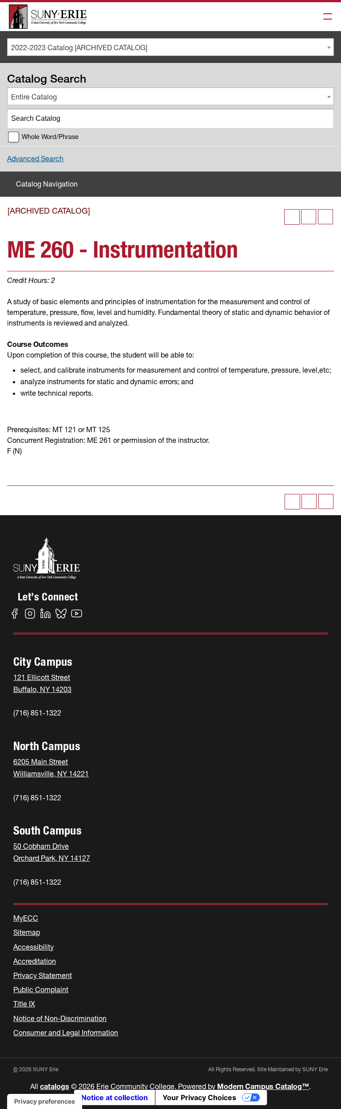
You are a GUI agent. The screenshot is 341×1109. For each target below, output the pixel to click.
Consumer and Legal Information (65, 1032)
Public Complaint (40, 989)
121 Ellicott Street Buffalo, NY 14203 (42, 683)
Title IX (24, 1003)
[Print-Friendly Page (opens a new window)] (308, 216)
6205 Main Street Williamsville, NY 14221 (51, 767)
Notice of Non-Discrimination (60, 1018)
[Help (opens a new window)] (325, 216)
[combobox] (170, 47)
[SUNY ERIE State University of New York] (48, 16)
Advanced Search (35, 158)
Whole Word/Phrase (50, 137)
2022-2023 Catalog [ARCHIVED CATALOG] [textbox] (79, 47)
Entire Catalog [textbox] (34, 96)
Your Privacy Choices (199, 1097)
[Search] (324, 118)
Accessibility (33, 946)
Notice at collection (114, 1097)
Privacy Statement (42, 975)
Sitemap (26, 932)
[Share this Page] (292, 217)
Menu (325, 16)
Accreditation (34, 961)
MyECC (25, 918)
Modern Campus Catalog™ (263, 1086)
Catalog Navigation (47, 183)
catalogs (54, 1086)
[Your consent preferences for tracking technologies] (44, 1101)
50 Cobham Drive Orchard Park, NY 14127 (51, 852)
